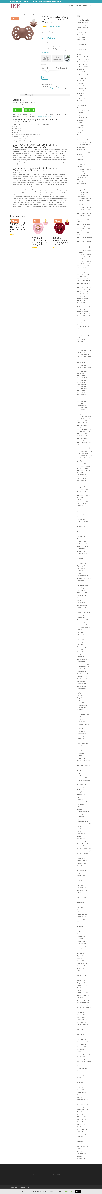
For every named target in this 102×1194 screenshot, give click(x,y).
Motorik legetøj (81, 860)
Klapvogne (80, 763)
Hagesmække (80, 705)
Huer (78, 741)
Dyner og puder (81, 620)
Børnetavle (80, 558)
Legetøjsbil (80, 826)
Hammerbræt (80, 712)
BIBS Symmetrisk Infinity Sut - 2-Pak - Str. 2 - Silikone (83, 497)
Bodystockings (81, 536)
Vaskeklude (80, 1148)
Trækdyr (79, 1121)
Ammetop (79, 47)
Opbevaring (80, 887)
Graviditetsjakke (81, 671)
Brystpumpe (80, 566)
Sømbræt (79, 1034)
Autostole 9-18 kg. (82, 62)
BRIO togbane (80, 563)
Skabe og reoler (81, 1005)
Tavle (78, 1094)
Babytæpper (80, 103)
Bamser (79, 137)
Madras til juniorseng (83, 848)
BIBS (68, 88)
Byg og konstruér (81, 575)
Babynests (80, 85)
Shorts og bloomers (82, 1000)
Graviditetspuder (81, 681)
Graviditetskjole (81, 676)
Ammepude (80, 42)
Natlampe (79, 875)
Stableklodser (80, 1044)
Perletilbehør (80, 905)
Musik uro (79, 865)
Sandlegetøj (80, 965)
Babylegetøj (80, 78)
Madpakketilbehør (82, 846)
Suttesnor (79, 1085)
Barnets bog (80, 147)
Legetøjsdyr (80, 829)
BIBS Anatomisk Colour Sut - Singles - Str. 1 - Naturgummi (84, 188)
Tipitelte (79, 1114)
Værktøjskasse (81, 1153)
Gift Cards (79, 656)
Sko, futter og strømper (83, 1007)
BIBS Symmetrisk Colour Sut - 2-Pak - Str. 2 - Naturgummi (83, 472)
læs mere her (45, 52)
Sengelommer (81, 978)
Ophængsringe (81, 890)
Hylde (78, 746)
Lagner (79, 799)
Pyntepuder (80, 946)
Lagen (78, 797)
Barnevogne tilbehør (82, 152)
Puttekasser (80, 943)
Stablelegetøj (80, 1046)
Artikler (39, 1170)
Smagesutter (80, 1022)
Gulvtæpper (80, 695)
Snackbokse (80, 1027)
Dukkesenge (80, 602)
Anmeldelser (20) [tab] (26, 95)
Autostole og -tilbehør (83, 64)
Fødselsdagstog (81, 642)
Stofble (79, 1051)
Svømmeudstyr (81, 1092)
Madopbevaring (81, 841)
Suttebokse (80, 1075)
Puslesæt (79, 931)
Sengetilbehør (81, 985)
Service (79, 997)
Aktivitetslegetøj (81, 22)
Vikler (78, 1156)
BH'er (78, 166)
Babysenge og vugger (83, 98)
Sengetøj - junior (81, 992)
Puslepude (80, 926)
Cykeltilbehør (80, 583)
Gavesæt (79, 649)
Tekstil (79, 1097)
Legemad (79, 814)
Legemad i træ (81, 816)
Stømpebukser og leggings (84, 1061)
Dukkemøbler (80, 597)
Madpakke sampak (82, 843)
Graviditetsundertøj (82, 688)
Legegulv (79, 806)
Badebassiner (80, 105)
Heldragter (80, 722)
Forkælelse (80, 637)
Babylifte (79, 81)
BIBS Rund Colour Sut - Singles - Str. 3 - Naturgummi (83, 403)
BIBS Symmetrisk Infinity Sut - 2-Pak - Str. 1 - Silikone (83, 491)
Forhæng (79, 634)
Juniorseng (80, 758)
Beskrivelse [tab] (15, 95)
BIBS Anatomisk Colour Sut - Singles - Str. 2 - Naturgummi (84, 194)
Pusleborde (80, 924)
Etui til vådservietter (82, 627)
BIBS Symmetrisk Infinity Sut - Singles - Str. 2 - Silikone (83, 510)
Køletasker (80, 784)
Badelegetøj (80, 115)
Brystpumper (80, 568)
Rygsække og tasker (82, 963)
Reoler (79, 958)
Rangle (79, 948)
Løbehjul (79, 836)
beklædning (80, 162)
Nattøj (78, 878)
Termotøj (79, 1102)
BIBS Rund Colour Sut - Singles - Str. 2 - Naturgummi (83, 392)
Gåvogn (79, 652)
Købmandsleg (80, 777)
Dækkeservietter (81, 585)
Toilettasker (80, 1117)
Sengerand (80, 980)
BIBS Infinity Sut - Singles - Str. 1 (22, 14)
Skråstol (79, 1010)
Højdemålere (80, 733)
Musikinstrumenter (82, 868)
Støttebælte (80, 1066)
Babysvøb (79, 100)
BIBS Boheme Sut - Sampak (84, 237)
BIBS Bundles (80, 259)
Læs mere (59, 1191)
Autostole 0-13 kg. (82, 57)
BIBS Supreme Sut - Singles (84, 442)
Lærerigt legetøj (81, 801)
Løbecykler (80, 833)
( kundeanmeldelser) (54, 26)
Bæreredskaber (81, 157)
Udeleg (79, 1131)
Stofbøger (79, 1056)
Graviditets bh (81, 661)
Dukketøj (79, 610)
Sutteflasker (80, 1080)
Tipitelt (79, 1112)
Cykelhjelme (80, 580)
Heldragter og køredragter (84, 724)
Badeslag (79, 125)
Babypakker (80, 88)
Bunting (79, 573)
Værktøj (79, 1151)
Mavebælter (80, 858)
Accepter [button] (78, 1191)
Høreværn (79, 738)
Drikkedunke (80, 593)
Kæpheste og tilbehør (83, 760)
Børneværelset (81, 561)
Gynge (78, 698)
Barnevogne (80, 149)
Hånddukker (80, 717)
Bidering (79, 516)
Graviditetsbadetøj (82, 664)
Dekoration (80, 588)
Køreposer (80, 789)
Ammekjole (80, 37)
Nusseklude (80, 885)
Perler (78, 900)
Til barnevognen (81, 1104)
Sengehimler (80, 973)
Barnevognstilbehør (82, 154)
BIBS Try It (80, 514)
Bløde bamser (81, 529)
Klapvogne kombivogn (83, 765)
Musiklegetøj (80, 870)
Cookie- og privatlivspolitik (17, 1187)
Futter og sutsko (81, 644)
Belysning (79, 164)
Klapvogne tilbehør (82, 768)
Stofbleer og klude (82, 1054)
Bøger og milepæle (82, 546)
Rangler (79, 951)
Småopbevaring (81, 1024)
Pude (78, 921)
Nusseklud (80, 882)
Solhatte (79, 1029)
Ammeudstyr (80, 49)
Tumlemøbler (80, 1129)
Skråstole (79, 1012)
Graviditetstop (81, 686)
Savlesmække (80, 968)
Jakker (78, 750)
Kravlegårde (80, 792)
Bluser (79, 531)
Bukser (79, 570)
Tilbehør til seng (81, 1109)
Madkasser (80, 838)
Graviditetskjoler (81, 679)
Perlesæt (79, 902)
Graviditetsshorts (81, 683)
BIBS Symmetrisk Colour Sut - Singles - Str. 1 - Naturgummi (83, 478)
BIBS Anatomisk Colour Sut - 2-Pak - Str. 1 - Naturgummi (84, 171)
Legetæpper (80, 819)
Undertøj (79, 1136)
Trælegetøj (80, 1124)
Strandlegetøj (80, 1068)
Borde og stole (81, 544)
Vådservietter (80, 1141)
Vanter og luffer (81, 1146)
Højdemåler (80, 731)
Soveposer (80, 1032)
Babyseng (79, 95)
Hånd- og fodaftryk (82, 714)
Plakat (78, 907)
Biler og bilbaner (81, 521)
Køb (44, 77)
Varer (78, 6)
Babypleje (79, 90)
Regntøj (79, 956)
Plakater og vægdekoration (84, 910)
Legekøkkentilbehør (82, 811)
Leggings (79, 831)
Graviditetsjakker (81, 674)
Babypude (80, 93)
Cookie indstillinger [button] (68, 1191)
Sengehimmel (80, 975)
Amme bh (79, 30)
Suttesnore (80, 1087)
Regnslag (79, 953)
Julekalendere (80, 753)
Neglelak (79, 880)
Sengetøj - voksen (81, 995)
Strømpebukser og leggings (84, 1070)
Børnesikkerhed (81, 553)
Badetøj (79, 127)
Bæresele (79, 159)
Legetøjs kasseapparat (83, 824)
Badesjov (79, 122)
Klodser (79, 770)
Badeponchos (80, 117)
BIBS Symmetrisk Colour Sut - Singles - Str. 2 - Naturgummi (83, 485)
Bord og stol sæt (81, 541)
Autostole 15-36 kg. (82, 59)
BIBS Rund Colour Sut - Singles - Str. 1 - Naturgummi (83, 382)
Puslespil (79, 934)
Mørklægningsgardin (82, 863)
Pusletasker (80, 938)
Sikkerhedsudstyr (81, 1002)
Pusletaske (80, 936)
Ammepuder (80, 44)
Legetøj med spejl (82, 821)
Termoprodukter (81, 1099)
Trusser (79, 1126)
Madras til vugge (81, 853)
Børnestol (79, 556)
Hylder (79, 748)
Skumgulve (80, 1015)
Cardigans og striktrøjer (83, 578)
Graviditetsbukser (82, 669)
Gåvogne (79, 654)
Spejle (78, 1037)
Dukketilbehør (81, 607)
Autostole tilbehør (82, 66)
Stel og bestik (80, 1049)
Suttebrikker (80, 1077)
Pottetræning (80, 919)
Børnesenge (80, 551)
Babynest (79, 83)
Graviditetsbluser (81, 666)
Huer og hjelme (81, 743)
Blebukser (79, 524)
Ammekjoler (80, 39)
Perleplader (80, 897)
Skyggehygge (80, 1017)
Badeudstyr (80, 130)
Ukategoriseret (81, 1134)
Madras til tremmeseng (83, 851)
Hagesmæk (80, 702)
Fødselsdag (80, 639)
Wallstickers (80, 1158)
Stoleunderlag (81, 1059)
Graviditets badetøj (82, 659)
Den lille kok (80, 590)
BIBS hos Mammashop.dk (44, 116)
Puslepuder (80, 929)
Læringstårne (80, 804)
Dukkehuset (80, 595)
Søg (79, 16)
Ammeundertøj (81, 52)
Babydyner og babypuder (84, 74)
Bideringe (79, 519)
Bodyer (79, 534)
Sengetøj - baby (81, 990)
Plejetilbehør (80, 916)
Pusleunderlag (81, 941)
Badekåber (80, 112)
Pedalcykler (80, 895)
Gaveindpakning (81, 647)
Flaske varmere (81, 632)
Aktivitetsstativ (81, 25)
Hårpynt (79, 719)
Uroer (78, 1139)
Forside (70, 6)
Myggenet (79, 873)
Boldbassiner (80, 539)
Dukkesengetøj (81, 605)
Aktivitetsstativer (81, 27)
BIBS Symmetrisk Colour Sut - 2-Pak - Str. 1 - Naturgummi (83, 461)
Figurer (79, 629)
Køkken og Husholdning (83, 780)
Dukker (79, 600)
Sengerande (80, 983)
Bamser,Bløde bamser (83, 142)
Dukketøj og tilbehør (82, 612)
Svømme (79, 1090)
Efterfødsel (80, 622)
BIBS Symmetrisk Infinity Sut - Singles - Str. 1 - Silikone (83, 503)
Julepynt (79, 755)
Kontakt (87, 6)
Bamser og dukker (82, 139)
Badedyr (79, 108)
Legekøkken (80, 809)
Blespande (80, 526)
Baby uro (79, 69)
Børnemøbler (80, 548)
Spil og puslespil (81, 1042)
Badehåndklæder (81, 110)
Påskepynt (80, 892)
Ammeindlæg (80, 34)
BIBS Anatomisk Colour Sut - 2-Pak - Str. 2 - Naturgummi (84, 181)
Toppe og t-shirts (81, 1119)
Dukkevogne (80, 617)
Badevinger (80, 132)
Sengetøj (79, 988)
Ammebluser (80, 32)
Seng (78, 970)
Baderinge (80, 120)
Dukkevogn (80, 615)
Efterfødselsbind (81, 625)
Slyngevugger (80, 1019)
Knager (79, 773)
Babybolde (80, 71)
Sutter (78, 1082)
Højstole (79, 736)
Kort (78, 775)
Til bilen (79, 1107)
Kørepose (79, 787)
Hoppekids (80, 728)
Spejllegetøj (80, 1039)
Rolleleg (79, 961)
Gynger (79, 700)
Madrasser (80, 856)
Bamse (79, 135)
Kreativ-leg (80, 794)
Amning (79, 54)
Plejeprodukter (81, 914)
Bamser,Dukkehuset (82, 144)
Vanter (79, 1144)
